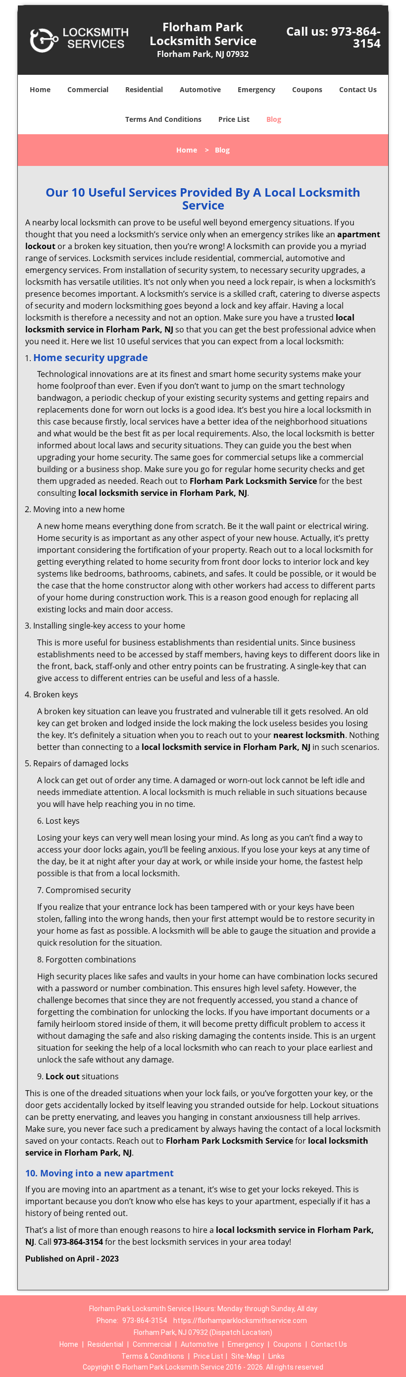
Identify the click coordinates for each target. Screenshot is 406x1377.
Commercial (87, 89)
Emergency (256, 89)
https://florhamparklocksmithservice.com (240, 1320)
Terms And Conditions (163, 119)
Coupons (307, 89)
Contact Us (358, 89)
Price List (234, 119)
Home (40, 89)
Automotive (200, 89)
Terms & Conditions (152, 1356)
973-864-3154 (356, 37)
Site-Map (245, 1356)
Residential (144, 89)
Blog (273, 119)
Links (276, 1356)
